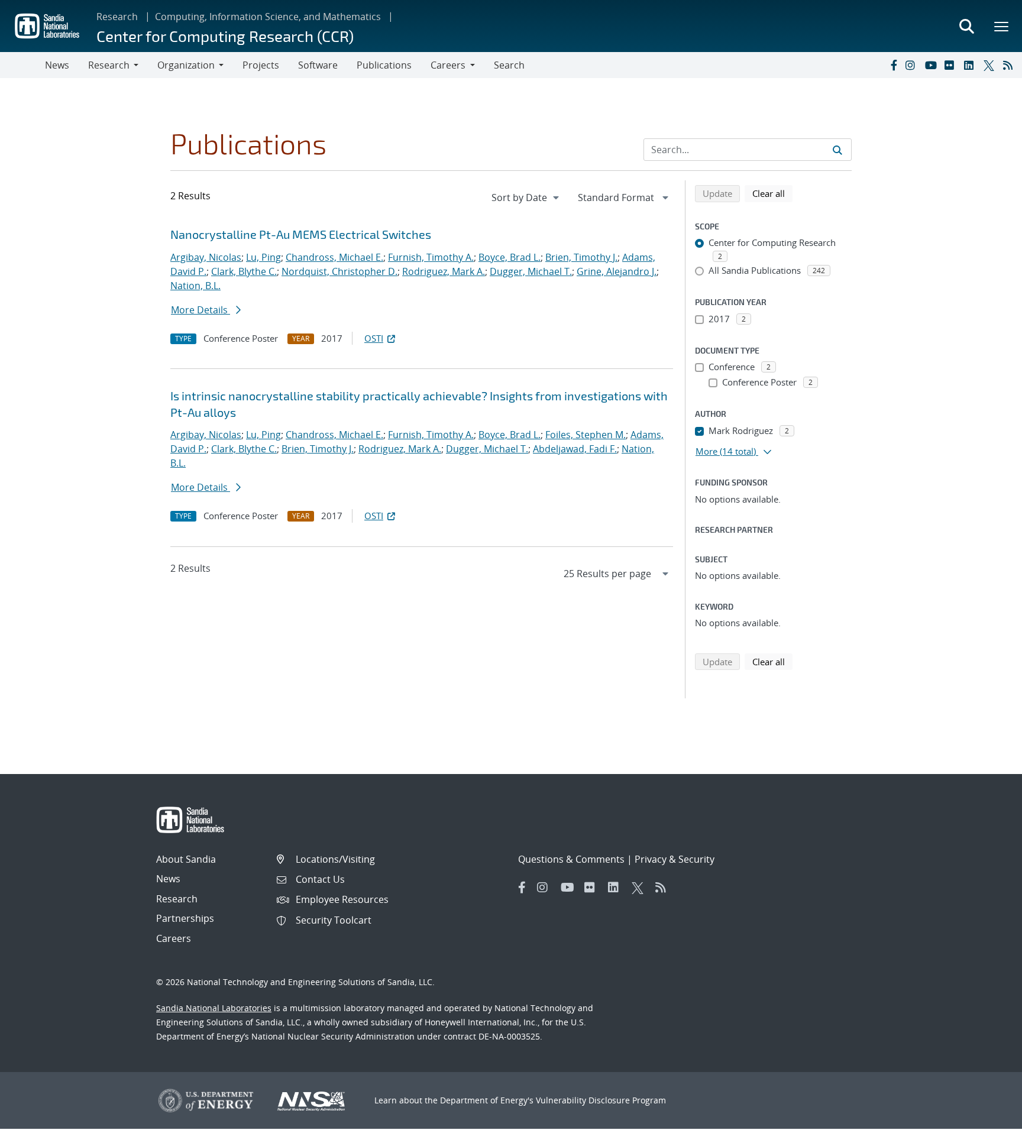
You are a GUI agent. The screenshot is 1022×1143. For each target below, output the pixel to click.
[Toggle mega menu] (1002, 26)
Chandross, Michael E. (334, 257)
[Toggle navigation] (22, 65)
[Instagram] (912, 65)
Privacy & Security (674, 859)
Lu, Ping (263, 257)
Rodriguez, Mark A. (443, 271)
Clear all (772, 193)
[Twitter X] (991, 65)
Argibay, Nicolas (205, 257)
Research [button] (109, 65)
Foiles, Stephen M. (585, 434)
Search (509, 65)
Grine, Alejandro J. (616, 271)
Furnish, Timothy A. (431, 257)
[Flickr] (952, 65)
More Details (200, 309)
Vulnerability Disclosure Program (601, 1100)
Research (117, 16)
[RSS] (1010, 65)
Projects (260, 65)
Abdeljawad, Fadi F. (575, 448)
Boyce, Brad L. (509, 257)
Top (986, 1129)
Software (318, 65)
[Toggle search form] (966, 26)
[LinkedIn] (971, 65)
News (57, 65)
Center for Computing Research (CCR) (225, 36)
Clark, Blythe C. (244, 271)
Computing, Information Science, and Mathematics (268, 16)
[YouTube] (932, 65)
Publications (384, 65)
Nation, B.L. (195, 285)
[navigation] (526, 197)
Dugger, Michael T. (531, 271)
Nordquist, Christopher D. (339, 271)
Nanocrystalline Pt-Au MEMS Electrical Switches (300, 234)
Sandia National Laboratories (213, 1008)
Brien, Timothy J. (581, 257)
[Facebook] (893, 65)
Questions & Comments (571, 859)
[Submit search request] (837, 149)
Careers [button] (448, 65)
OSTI (373, 338)
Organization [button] (186, 65)
